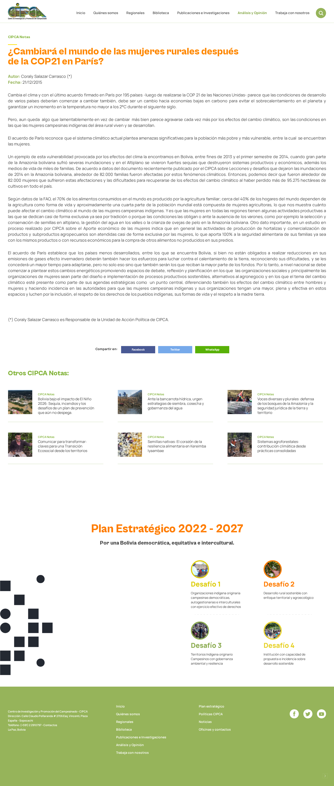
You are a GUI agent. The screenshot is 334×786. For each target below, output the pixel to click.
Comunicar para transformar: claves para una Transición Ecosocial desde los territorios (62, 446)
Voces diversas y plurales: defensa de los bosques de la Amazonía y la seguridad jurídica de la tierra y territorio (285, 406)
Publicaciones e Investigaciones (203, 12)
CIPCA (27, 11)
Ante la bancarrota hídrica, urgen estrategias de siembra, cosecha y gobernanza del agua (176, 403)
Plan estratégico (211, 706)
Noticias (205, 722)
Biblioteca (161, 12)
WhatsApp (212, 349)
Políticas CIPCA (211, 714)
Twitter (175, 349)
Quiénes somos (105, 12)
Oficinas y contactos (215, 729)
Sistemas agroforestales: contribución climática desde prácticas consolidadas (281, 446)
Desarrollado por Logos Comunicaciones (325, 775)
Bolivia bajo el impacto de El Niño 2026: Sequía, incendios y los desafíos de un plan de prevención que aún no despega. (66, 406)
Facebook (138, 349)
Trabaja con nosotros (292, 12)
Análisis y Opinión (252, 12)
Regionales (135, 12)
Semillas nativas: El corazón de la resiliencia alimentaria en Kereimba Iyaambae (177, 446)
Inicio (80, 12)
